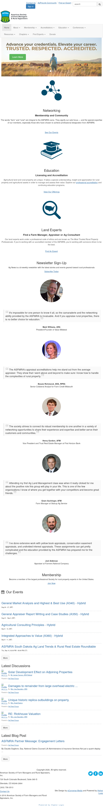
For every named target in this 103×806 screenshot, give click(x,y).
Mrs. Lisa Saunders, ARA (19, 689)
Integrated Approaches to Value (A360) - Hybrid (32, 635)
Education (62, 27)
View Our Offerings (52, 191)
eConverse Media (74, 790)
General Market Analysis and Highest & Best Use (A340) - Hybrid (43, 603)
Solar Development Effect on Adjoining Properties (40, 672)
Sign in (31, 6)
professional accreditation (87, 182)
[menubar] (49, 2)
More (5, 658)
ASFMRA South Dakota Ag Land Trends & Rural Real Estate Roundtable (48, 646)
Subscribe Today (51, 271)
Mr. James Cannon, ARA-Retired (21, 675)
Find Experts (38, 34)
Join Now (51, 583)
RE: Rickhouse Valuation (24, 714)
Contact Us (31, 2)
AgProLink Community (47, 2)
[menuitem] (31, 2)
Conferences (78, 27)
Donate (52, 34)
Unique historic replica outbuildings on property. (38, 700)
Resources (9, 34)
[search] (99, 4)
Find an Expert (65, 2)
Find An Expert (51, 251)
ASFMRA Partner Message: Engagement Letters (33, 741)
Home (6, 27)
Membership (29, 27)
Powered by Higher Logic (51, 805)
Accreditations (47, 27)
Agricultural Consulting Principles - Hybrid (28, 625)
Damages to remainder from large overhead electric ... (43, 686)
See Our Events (51, 132)
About (16, 27)
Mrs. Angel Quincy (17, 703)
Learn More (17, 56)
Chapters (23, 34)
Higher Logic (100, 792)
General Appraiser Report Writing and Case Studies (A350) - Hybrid (45, 614)
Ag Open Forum (13, 678)
